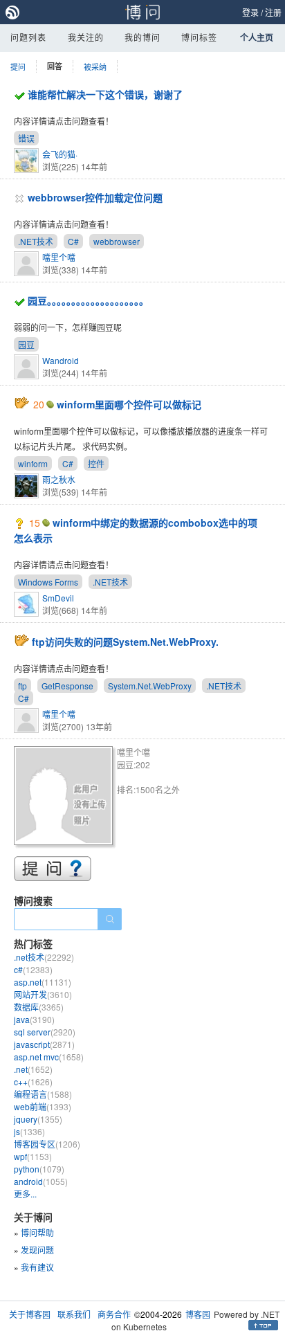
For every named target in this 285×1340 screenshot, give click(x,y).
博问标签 (199, 37)
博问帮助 (37, 1232)
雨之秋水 (58, 479)
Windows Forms (48, 582)
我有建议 (37, 1267)
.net (33, 1069)
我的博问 (142, 37)
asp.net (42, 982)
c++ (33, 1081)
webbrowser (116, 241)
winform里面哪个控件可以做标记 (129, 404)
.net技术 (44, 957)
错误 (26, 138)
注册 (273, 12)
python (39, 1169)
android (41, 1181)
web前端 (42, 1106)
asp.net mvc (49, 1056)
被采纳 (95, 66)
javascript (44, 1044)
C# (73, 241)
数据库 (39, 1007)
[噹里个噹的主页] (65, 797)
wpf (33, 1156)
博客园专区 (47, 1144)
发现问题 (37, 1250)
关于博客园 (29, 1314)
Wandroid (60, 360)
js (29, 1131)
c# (33, 969)
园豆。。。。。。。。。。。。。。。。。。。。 (88, 300)
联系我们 (74, 1314)
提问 (18, 66)
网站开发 (43, 994)
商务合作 (114, 1314)
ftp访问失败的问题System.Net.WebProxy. (125, 642)
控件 (96, 463)
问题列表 (28, 37)
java (34, 1019)
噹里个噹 (58, 257)
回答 (54, 66)
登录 (250, 12)
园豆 (26, 344)
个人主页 (256, 37)
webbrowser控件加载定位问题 (95, 197)
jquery (38, 1119)
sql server (44, 1032)
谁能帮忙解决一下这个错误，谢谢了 (105, 94)
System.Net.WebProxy (150, 685)
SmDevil (58, 598)
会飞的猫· (59, 154)
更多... (25, 1193)
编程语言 (43, 1094)
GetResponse (67, 685)
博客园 (197, 1314)
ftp (22, 685)
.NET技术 (35, 241)
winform (33, 463)
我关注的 (86, 37)
